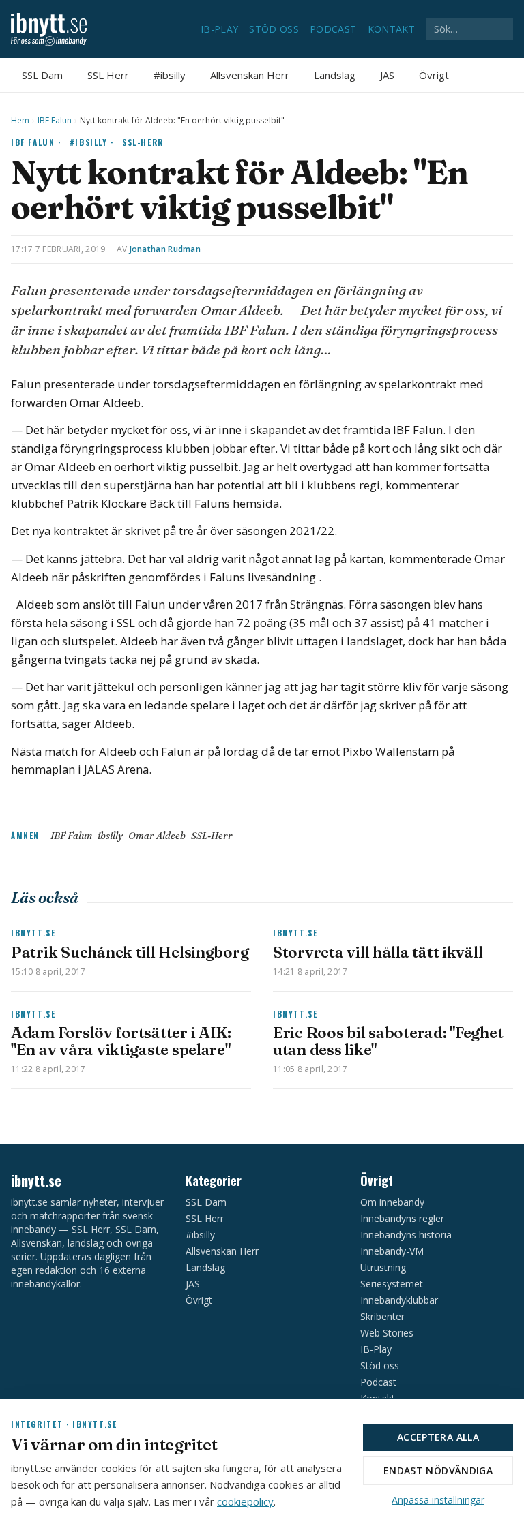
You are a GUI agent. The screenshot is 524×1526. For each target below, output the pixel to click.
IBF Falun (55, 120)
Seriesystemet (391, 1283)
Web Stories (386, 1332)
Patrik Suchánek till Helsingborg (129, 952)
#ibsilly (170, 75)
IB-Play (219, 28)
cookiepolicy (245, 1501)
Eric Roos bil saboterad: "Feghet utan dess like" (388, 1041)
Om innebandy (392, 1201)
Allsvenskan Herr (249, 75)
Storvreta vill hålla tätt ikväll (377, 952)
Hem (20, 120)
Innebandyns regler (402, 1218)
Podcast (333, 28)
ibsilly (110, 835)
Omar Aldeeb (157, 835)
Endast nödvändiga (438, 1470)
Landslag (334, 75)
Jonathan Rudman (165, 249)
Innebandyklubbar (399, 1300)
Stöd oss (274, 28)
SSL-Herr (143, 142)
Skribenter (382, 1316)
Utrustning (383, 1267)
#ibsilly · (92, 142)
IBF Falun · (36, 142)
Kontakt (391, 28)
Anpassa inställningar (438, 1499)
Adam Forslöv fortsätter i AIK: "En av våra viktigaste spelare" (121, 1041)
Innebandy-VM (392, 1251)
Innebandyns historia (406, 1234)
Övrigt (434, 75)
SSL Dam (42, 75)
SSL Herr (108, 75)
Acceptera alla (438, 1437)
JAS (387, 75)
